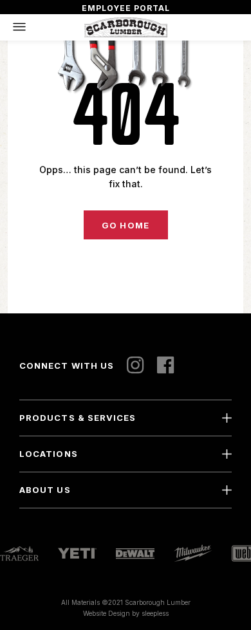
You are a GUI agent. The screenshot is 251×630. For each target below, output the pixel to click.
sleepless (155, 613)
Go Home (125, 225)
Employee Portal (126, 8)
